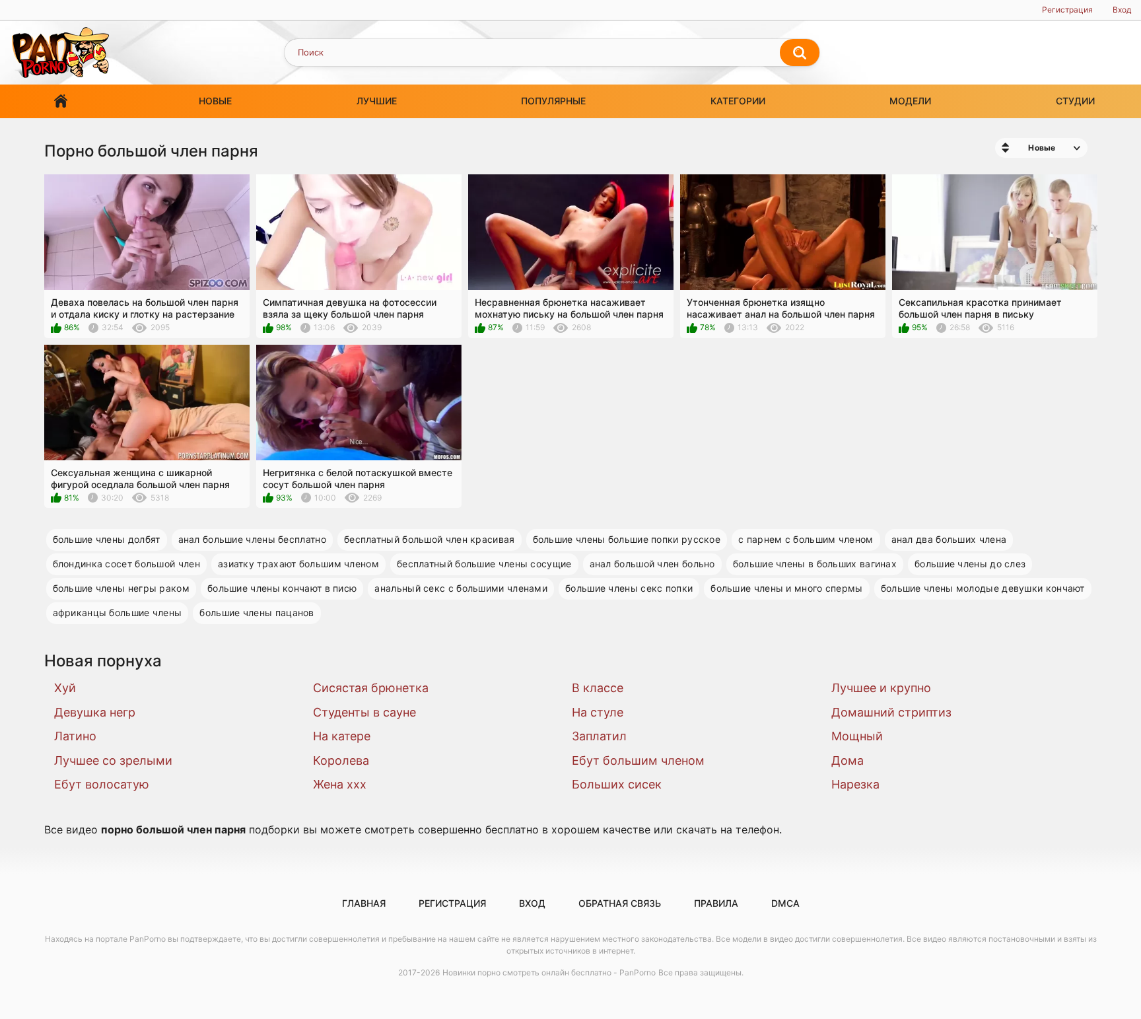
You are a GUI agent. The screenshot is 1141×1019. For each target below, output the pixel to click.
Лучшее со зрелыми (113, 760)
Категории (737, 100)
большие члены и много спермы (786, 588)
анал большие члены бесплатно (252, 539)
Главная (60, 101)
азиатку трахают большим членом (298, 563)
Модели (910, 100)
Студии (1075, 100)
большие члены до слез (970, 563)
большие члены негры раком (121, 588)
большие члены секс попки (629, 588)
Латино (75, 736)
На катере (341, 736)
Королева (341, 760)
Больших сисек (617, 784)
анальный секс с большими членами (460, 588)
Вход (1122, 10)
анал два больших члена (949, 539)
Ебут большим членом (638, 760)
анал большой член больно (652, 563)
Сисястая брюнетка (371, 688)
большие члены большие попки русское (627, 539)
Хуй (65, 688)
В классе (597, 688)
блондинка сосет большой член (126, 563)
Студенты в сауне (364, 712)
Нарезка (855, 784)
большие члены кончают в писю (282, 588)
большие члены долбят (106, 539)
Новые (215, 100)
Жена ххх (339, 784)
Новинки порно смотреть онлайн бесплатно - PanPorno (549, 972)
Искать (799, 53)
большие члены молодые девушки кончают (983, 588)
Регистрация (1067, 10)
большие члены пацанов (256, 612)
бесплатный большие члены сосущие (484, 563)
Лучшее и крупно (881, 688)
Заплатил (599, 736)
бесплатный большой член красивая (429, 539)
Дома (847, 760)
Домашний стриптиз (891, 712)
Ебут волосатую (101, 784)
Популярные (553, 100)
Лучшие (377, 100)
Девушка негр (94, 712)
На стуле (597, 712)
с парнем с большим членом (806, 539)
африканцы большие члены (117, 612)
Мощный (857, 736)
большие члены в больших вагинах (815, 563)
